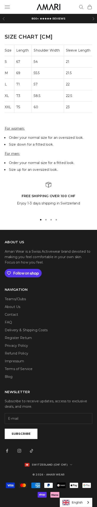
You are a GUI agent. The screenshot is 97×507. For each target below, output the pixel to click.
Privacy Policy (16, 345)
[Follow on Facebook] (7, 450)
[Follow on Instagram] (19, 450)
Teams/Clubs (15, 299)
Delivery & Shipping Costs (26, 330)
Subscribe (21, 433)
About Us (12, 307)
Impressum (14, 361)
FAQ (8, 322)
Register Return (18, 338)
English (77, 502)
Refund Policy (16, 353)
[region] (48, 197)
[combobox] (76, 502)
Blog (9, 377)
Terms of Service (18, 369)
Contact (11, 314)
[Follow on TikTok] (31, 450)
